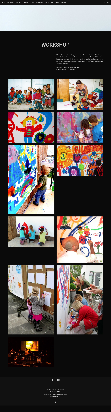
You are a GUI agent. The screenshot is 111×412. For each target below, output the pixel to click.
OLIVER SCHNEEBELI (58, 394)
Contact (63, 2)
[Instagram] (58, 381)
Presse (57, 2)
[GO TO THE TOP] (55, 402)
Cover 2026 (10, 2)
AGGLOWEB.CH (55, 396)
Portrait (19, 2)
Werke (32, 2)
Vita (52, 2)
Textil (47, 2)
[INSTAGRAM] (108, 3)
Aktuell (26, 2)
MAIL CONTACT (55, 391)
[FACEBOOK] (104, 3)
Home (3, 2)
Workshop (39, 2)
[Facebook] (52, 381)
